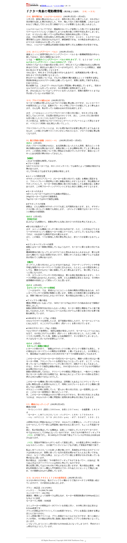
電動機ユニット (46, 6)
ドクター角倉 (59, 6)
